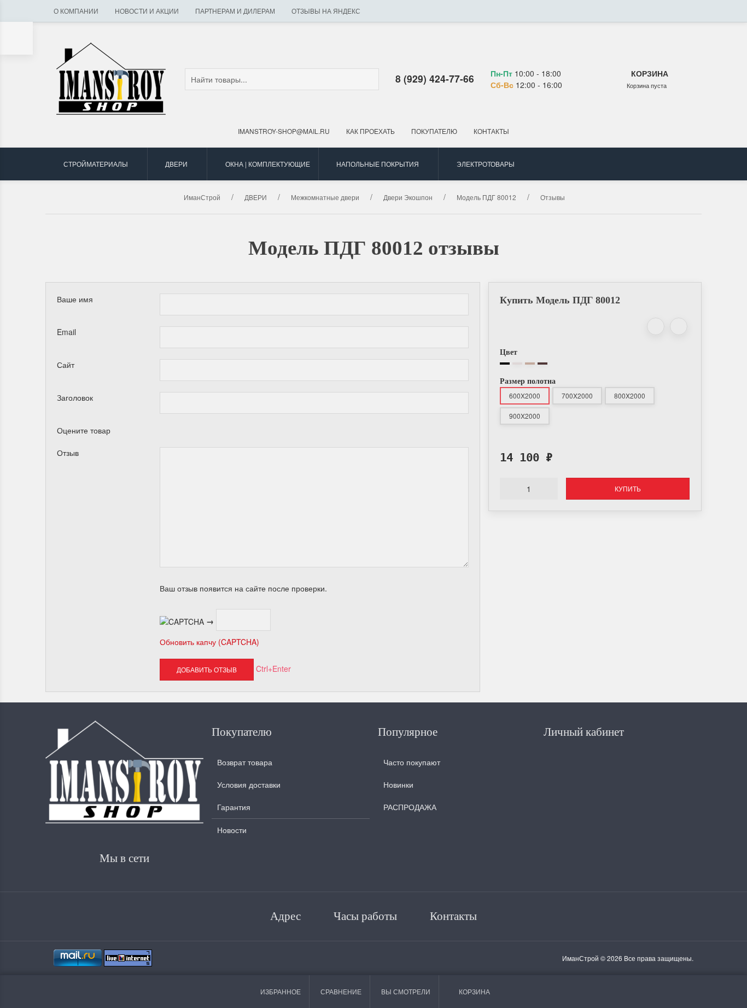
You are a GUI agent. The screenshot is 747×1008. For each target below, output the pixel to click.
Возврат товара (244, 762)
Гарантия (233, 806)
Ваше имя (75, 299)
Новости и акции (147, 10)
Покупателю (434, 131)
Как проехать (370, 131)
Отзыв (68, 452)
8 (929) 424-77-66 (434, 78)
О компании (76, 10)
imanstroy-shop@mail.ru (284, 131)
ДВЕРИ (176, 163)
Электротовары (486, 163)
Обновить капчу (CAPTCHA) (209, 641)
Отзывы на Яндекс (325, 10)
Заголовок (75, 397)
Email (66, 331)
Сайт (65, 364)
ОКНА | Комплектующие (267, 163)
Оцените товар (83, 430)
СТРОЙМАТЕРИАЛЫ (95, 163)
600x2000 (524, 395)
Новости (232, 829)
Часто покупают (411, 762)
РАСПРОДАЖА (409, 806)
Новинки (398, 784)
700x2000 (577, 395)
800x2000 (629, 395)
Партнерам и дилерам (235, 10)
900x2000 (524, 415)
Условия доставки (249, 784)
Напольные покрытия (377, 163)
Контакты (491, 131)
